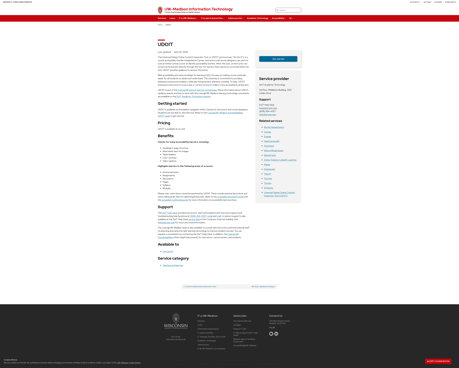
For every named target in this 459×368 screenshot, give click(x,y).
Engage (267, 136)
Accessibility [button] (278, 18)
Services (162, 18)
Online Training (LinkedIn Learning (280, 159)
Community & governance (208, 329)
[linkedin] (276, 334)
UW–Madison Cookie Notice (128, 362)
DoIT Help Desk (169, 212)
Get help (427, 2)
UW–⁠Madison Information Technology (198, 9)
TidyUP (267, 173)
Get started (278, 59)
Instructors (168, 251)
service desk (194, 219)
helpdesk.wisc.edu (166, 222)
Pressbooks (269, 169)
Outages (438, 2)
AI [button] (290, 18)
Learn (172, 18)
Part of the (176, 338)
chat (219, 216)
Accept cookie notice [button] (438, 361)
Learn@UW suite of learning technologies (197, 90)
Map (271, 327)
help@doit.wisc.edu (268, 108)
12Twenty (268, 187)
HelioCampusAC (272, 141)
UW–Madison (17, 2)
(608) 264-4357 (198, 216)
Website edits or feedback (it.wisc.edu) (244, 340)
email (209, 216)
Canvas (267, 131)
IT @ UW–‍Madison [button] (187, 18)
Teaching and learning (173, 265)
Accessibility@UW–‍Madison (244, 345)
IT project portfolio (205, 333)
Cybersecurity (203, 344)
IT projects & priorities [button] (212, 18)
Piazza (267, 164)
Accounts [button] (414, 2)
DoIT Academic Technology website (194, 96)
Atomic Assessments (274, 127)
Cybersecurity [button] (235, 18)
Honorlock (269, 145)
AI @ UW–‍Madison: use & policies (211, 348)
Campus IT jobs (239, 329)
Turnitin (267, 183)
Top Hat (268, 178)
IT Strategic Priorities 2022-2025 (211, 337)
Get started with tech (242, 321)
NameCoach (270, 155)
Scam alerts (450, 2)
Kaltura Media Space (274, 150)
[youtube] (271, 334)
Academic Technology (257, 18)
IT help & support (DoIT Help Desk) (245, 334)
